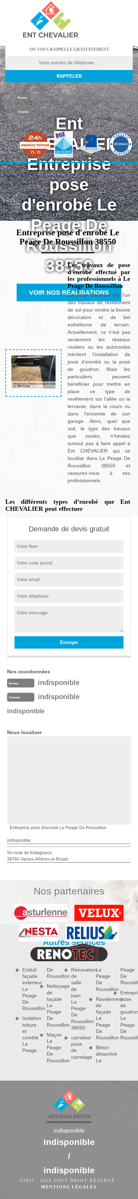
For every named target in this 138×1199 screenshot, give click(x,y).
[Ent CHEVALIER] (50, 20)
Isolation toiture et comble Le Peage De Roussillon (40, 1010)
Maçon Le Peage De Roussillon (53, 1047)
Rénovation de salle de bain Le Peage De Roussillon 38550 (77, 998)
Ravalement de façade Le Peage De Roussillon (102, 1018)
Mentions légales (69, 1187)
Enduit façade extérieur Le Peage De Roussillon (28, 989)
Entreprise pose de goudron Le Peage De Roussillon (126, 1015)
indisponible (53, 97)
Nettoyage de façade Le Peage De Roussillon (53, 1005)
